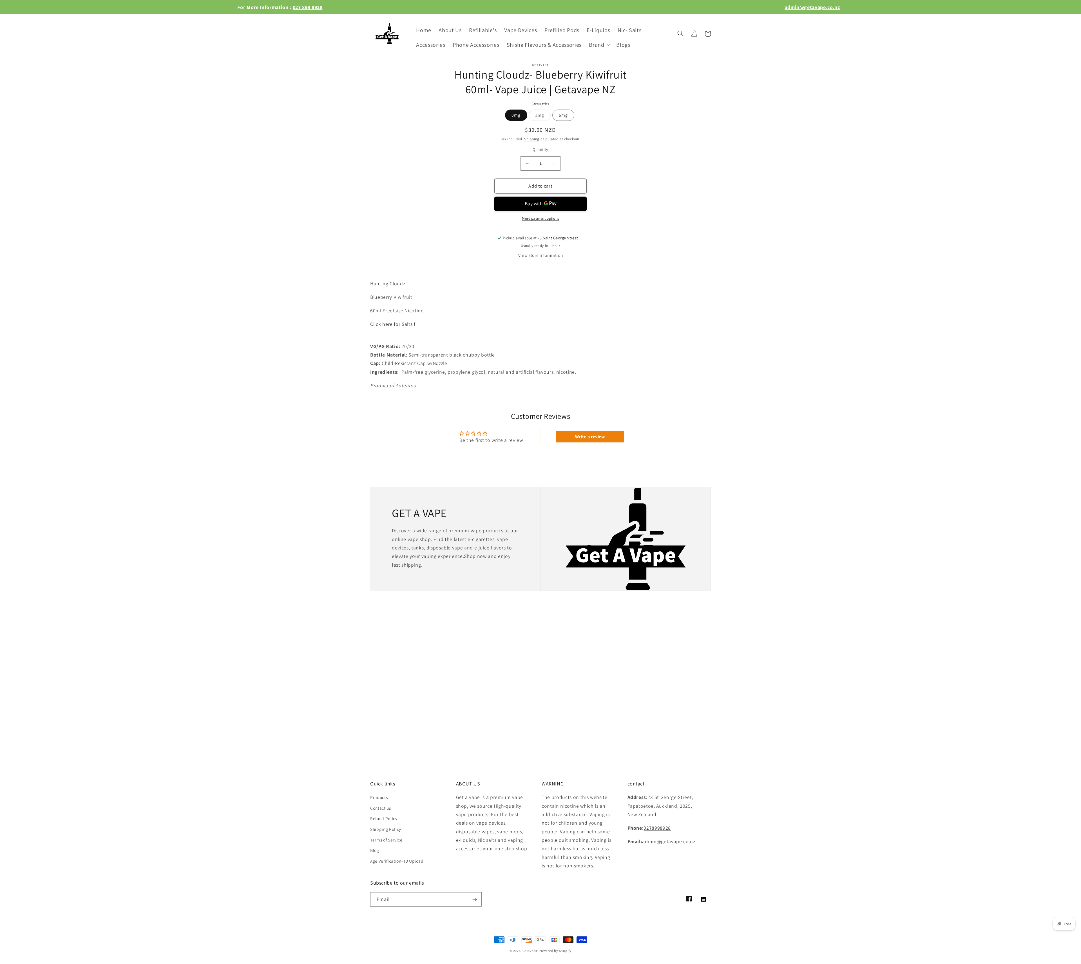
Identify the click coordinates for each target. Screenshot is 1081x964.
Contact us (380, 808)
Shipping (531, 138)
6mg (563, 115)
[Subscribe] (474, 899)
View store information (540, 255)
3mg (543, 116)
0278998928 (657, 828)
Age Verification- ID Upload (397, 861)
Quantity (540, 149)
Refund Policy (383, 818)
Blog (374, 850)
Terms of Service (386, 840)
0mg (516, 115)
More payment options (540, 218)
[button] (599, 45)
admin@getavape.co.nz (812, 7)
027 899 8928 (308, 7)
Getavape (530, 951)
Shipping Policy (385, 829)
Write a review (590, 437)
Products (379, 797)
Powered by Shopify (555, 951)
